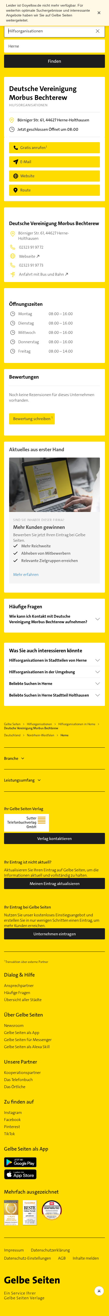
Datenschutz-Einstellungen (27, 1258)
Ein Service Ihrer (24, 1295)
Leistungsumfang (19, 780)
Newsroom (14, 1025)
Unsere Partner (20, 1062)
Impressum (14, 1250)
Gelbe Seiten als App (21, 1032)
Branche (11, 758)
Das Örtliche (14, 1086)
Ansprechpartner (19, 985)
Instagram (13, 1112)
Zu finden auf (19, 1101)
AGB (62, 1258)
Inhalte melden (86, 1258)
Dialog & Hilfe (19, 975)
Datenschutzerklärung (50, 1250)
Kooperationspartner (22, 1072)
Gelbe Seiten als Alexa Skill (27, 1046)
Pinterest (12, 1126)
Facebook (12, 1119)
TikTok (9, 1133)
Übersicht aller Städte (23, 999)
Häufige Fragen (17, 992)
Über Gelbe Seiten (23, 1014)
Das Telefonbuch (18, 1079)
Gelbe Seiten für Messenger (28, 1039)
